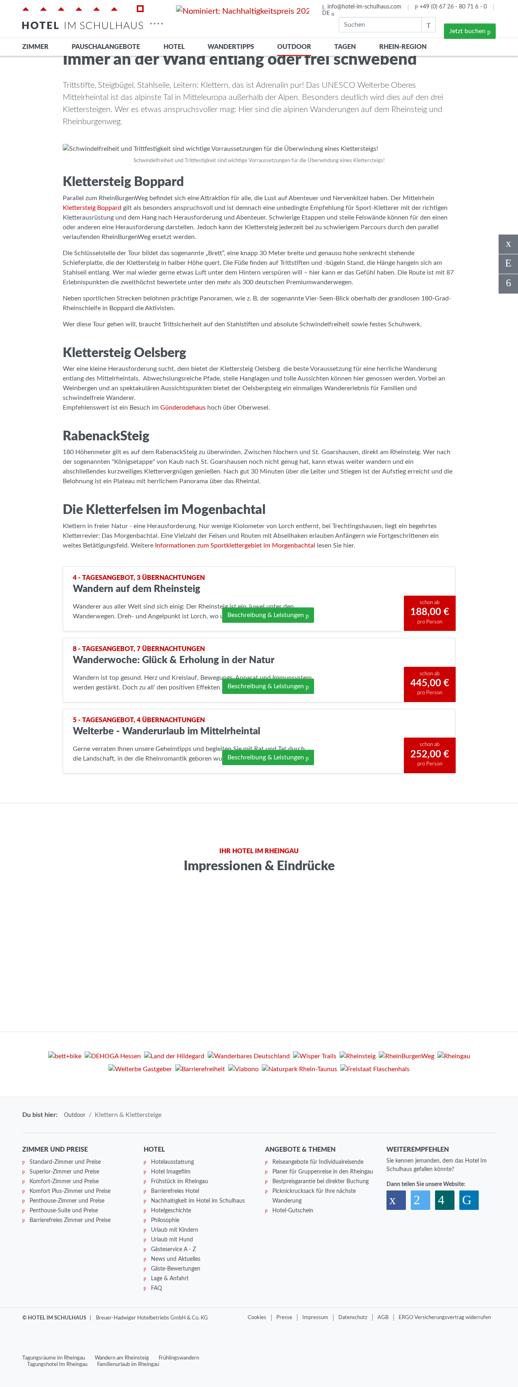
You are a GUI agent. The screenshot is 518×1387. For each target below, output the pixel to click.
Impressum (315, 1317)
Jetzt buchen (468, 31)
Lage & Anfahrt (170, 1278)
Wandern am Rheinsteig (122, 1357)
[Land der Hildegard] (174, 1057)
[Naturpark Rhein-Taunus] (299, 1070)
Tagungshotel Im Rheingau (57, 1364)
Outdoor (294, 47)
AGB (383, 1317)
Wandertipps (231, 47)
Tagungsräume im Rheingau (53, 1357)
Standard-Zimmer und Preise (65, 1162)
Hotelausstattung (172, 1162)
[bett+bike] (65, 1057)
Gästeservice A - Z (173, 1249)
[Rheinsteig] (357, 1057)
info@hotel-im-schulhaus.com (364, 7)
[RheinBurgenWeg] (406, 1057)
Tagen (345, 47)
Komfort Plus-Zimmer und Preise (70, 1191)
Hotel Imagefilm (171, 1172)
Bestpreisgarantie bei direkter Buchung (320, 1181)
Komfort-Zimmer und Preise (64, 1181)
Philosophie (165, 1220)
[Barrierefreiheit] (200, 1070)
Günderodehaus (183, 407)
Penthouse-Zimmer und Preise (67, 1201)
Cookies (257, 1317)
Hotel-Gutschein (292, 1211)
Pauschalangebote (106, 47)
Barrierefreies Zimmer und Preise (70, 1220)
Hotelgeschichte (171, 1211)
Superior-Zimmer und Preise (64, 1172)
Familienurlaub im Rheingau (128, 1364)
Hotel (174, 47)
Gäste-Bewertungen (175, 1269)
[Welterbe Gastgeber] (140, 1070)
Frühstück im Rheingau (179, 1181)
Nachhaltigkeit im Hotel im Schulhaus (198, 1201)
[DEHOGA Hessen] (112, 1057)
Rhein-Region (403, 47)
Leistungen (265, 615)
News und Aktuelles (175, 1259)
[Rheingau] (454, 1057)
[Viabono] (243, 1070)
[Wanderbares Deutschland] (248, 1057)
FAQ (156, 1288)
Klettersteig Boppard (92, 208)
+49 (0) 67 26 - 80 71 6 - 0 (453, 7)
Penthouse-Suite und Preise (64, 1211)
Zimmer (35, 47)
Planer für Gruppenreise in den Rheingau (322, 1172)
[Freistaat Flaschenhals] (375, 1070)
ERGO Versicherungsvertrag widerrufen (445, 1317)
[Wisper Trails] (314, 1057)
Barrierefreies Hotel (175, 1191)
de (326, 13)
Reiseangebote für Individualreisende (317, 1162)
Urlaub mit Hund (172, 1240)
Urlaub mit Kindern (174, 1230)
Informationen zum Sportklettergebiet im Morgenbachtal (235, 545)
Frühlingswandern (179, 1357)
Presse (284, 1317)
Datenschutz (352, 1317)
